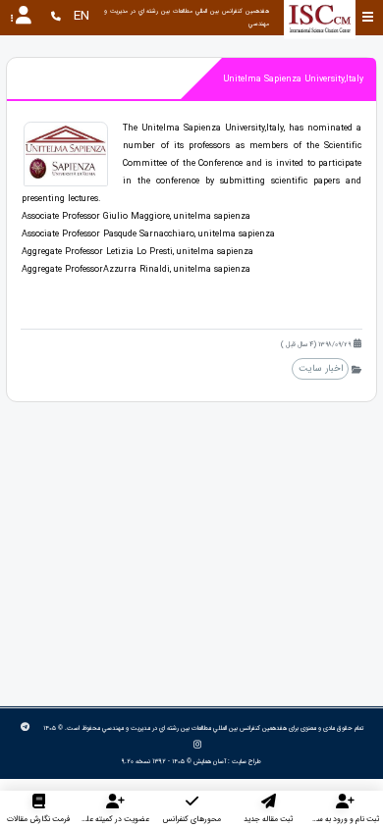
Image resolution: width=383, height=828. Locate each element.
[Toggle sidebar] (368, 17)
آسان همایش (209, 761)
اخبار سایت (321, 368)
